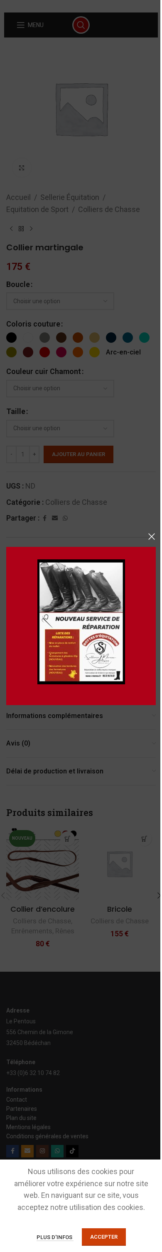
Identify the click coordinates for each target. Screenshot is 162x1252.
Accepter (104, 1237)
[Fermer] (151, 536)
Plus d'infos (55, 1237)
